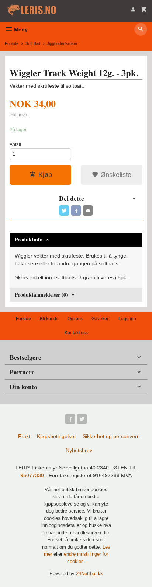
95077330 (32, 475)
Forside (11, 43)
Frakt (24, 436)
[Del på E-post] (88, 210)
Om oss (75, 318)
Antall (15, 144)
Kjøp (45, 174)
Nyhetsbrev (79, 450)
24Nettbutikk (89, 573)
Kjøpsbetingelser (56, 436)
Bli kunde (49, 318)
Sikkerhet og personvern (111, 436)
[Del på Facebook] (76, 210)
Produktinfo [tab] (28, 239)
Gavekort (100, 318)
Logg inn (127, 318)
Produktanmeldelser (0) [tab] (41, 294)
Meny (20, 29)
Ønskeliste (115, 174)
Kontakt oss (76, 332)
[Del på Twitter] (64, 210)
